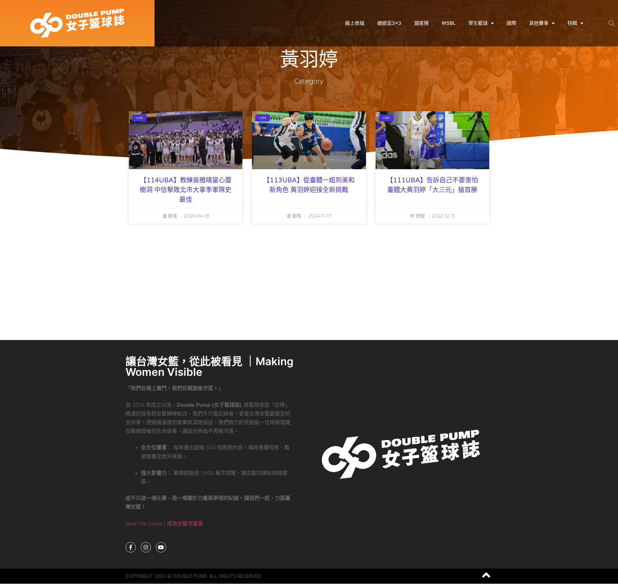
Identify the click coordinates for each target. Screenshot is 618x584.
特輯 (572, 23)
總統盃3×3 (389, 23)
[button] (611, 23)
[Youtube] (161, 547)
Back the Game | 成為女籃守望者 (164, 523)
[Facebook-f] (131, 547)
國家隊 (421, 23)
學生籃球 (478, 23)
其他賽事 (538, 23)
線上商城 (354, 23)
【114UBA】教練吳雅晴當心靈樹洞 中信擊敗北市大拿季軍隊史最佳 (185, 190)
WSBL (448, 23)
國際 (511, 23)
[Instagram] (146, 547)
